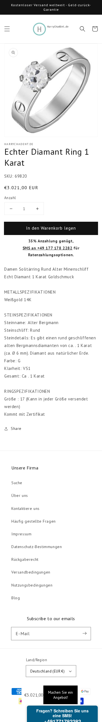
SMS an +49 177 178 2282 (48, 248)
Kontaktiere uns (25, 508)
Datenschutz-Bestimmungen (36, 546)
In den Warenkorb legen (51, 228)
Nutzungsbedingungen (31, 585)
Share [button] (16, 428)
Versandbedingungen (30, 572)
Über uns (19, 495)
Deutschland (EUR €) (47, 671)
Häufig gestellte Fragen (33, 521)
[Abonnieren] (84, 633)
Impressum (21, 533)
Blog (15, 597)
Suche (16, 482)
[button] (7, 29)
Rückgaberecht (25, 559)
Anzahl (10, 197)
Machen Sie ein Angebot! (60, 695)
